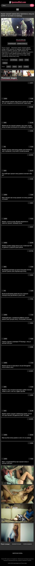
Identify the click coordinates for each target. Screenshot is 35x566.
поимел (26, 66)
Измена (5, 62)
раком (14, 66)
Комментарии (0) (22, 43)
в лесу (9, 66)
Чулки (26, 59)
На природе (14, 59)
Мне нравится (9, 40)
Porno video (24, 563)
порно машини (27, 544)
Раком (21, 59)
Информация (12, 43)
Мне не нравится (13, 40)
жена (20, 66)
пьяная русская (16, 544)
